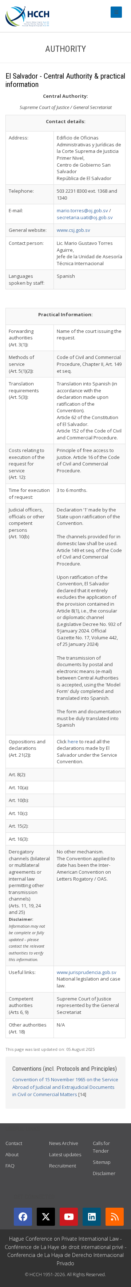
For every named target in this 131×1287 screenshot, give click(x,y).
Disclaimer (104, 1173)
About (12, 1154)
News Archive (63, 1143)
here (73, 741)
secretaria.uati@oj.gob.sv (85, 217)
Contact (13, 1143)
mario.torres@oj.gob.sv (82, 210)
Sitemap (102, 1162)
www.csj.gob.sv (73, 230)
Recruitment (62, 1165)
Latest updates (65, 1154)
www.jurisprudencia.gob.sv (86, 972)
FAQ (10, 1165)
